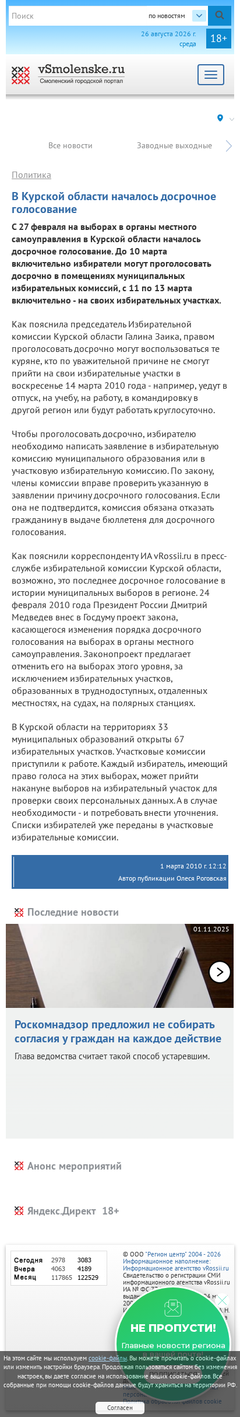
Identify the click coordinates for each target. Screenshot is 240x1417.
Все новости (70, 145)
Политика (31, 174)
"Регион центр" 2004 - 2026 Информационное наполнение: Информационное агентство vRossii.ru (176, 1261)
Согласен (120, 1408)
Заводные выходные (174, 145)
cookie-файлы (108, 1358)
